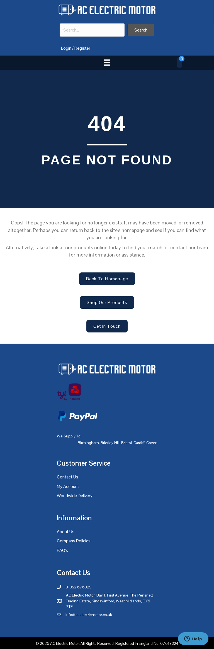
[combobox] (92, 30)
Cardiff (139, 442)
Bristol (126, 442)
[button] (140, 30)
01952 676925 (78, 587)
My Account (68, 486)
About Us (65, 532)
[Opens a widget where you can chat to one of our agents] (193, 639)
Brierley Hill (110, 442)
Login (66, 48)
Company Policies (74, 541)
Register (82, 48)
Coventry (154, 442)
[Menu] (107, 63)
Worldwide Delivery (75, 496)
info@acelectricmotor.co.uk (88, 614)
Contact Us (67, 477)
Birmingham (88, 442)
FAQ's (62, 550)
